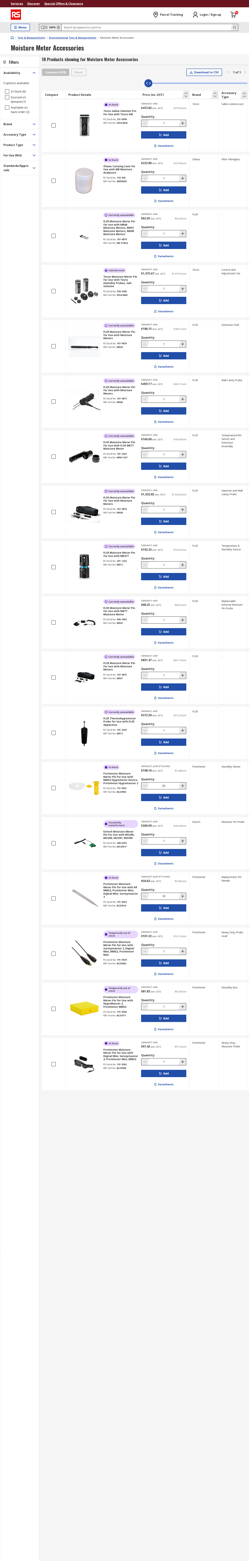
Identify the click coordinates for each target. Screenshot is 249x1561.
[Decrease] (145, 123)
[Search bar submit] (234, 27)
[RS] (16, 14)
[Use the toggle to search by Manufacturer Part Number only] (58, 27)
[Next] (245, 72)
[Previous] (228, 72)
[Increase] (182, 123)
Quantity (147, 117)
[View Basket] (233, 14)
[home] (12, 37)
